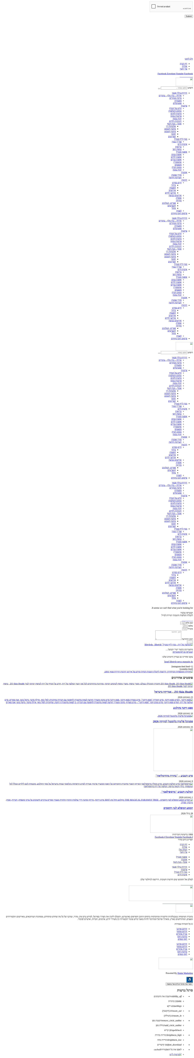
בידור (173, 185)
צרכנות (184, 106)
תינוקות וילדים (175, 121)
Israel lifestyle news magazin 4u (178, 661)
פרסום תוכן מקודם (179, 213)
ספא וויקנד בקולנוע (183, 707)
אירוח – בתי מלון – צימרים (170, 95)
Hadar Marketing (185, 973)
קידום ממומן (182, 931)
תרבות (184, 180)
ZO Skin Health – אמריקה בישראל (173, 691)
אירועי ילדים (170, 193)
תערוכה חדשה (175, 177)
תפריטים (172, 136)
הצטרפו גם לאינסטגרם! (183, 652)
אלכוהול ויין (171, 126)
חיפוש (190, 88)
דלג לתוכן (189, 59)
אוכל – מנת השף (174, 123)
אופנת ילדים (176, 157)
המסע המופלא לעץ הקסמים (178, 808)
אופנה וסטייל (181, 152)
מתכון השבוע (170, 129)
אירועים (172, 190)
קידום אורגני (182, 929)
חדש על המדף (175, 108)
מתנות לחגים (176, 113)
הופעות (173, 187)
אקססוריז (177, 162)
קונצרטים (172, 205)
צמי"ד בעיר (177, 141)
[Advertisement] (107, 38)
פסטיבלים (177, 103)
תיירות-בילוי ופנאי (179, 93)
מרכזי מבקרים (175, 98)
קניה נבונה (177, 118)
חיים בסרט (177, 182)
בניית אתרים (181, 934)
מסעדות (178, 100)
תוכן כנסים (182, 939)
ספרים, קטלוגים (169, 203)
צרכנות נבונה (176, 116)
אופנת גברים (176, 159)
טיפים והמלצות (175, 111)
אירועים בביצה (175, 195)
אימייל (190, 629)
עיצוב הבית (177, 167)
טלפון (190, 626)
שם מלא (189, 623)
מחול (174, 208)
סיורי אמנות (176, 175)
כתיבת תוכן (182, 936)
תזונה (173, 134)
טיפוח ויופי (177, 149)
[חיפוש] (159, 88)
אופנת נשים (176, 154)
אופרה (179, 198)
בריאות (178, 147)
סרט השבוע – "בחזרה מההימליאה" (174, 775)
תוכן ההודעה (187, 639)
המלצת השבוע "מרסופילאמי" (177, 791)
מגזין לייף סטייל (180, 139)
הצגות (179, 211)
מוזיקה (179, 200)
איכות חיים (182, 144)
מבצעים (178, 164)
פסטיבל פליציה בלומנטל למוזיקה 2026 (173, 721)
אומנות (184, 172)
